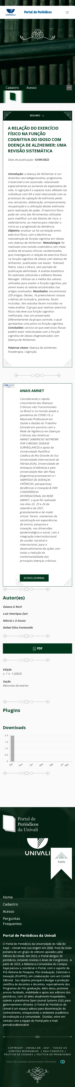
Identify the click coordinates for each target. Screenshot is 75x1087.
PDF (39, 648)
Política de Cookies (18, 1054)
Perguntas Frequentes (12, 921)
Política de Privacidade (54, 1054)
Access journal (34, 578)
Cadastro (12, 88)
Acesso (32, 88)
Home (8, 897)
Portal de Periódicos (38, 12)
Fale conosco (53, 1051)
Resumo (35, 115)
